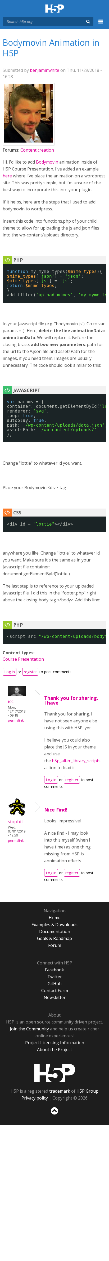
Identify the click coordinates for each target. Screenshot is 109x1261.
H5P (54, 1073)
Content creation (37, 150)
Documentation (54, 931)
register (30, 671)
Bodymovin (47, 162)
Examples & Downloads (54, 924)
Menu (100, 24)
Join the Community (29, 1029)
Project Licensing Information (54, 1043)
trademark (59, 1091)
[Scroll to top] (54, 1114)
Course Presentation (23, 659)
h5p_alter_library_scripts (76, 761)
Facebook (54, 970)
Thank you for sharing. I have (71, 700)
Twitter (54, 977)
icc (10, 701)
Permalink (16, 720)
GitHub (55, 984)
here (7, 176)
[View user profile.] (28, 141)
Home (55, 918)
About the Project (54, 1049)
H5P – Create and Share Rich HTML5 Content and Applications (54, 9)
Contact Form (54, 990)
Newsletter (55, 997)
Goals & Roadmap (54, 938)
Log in (9, 671)
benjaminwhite (44, 70)
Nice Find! (55, 809)
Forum (54, 945)
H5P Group (87, 1091)
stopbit (15, 821)
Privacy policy (34, 1098)
